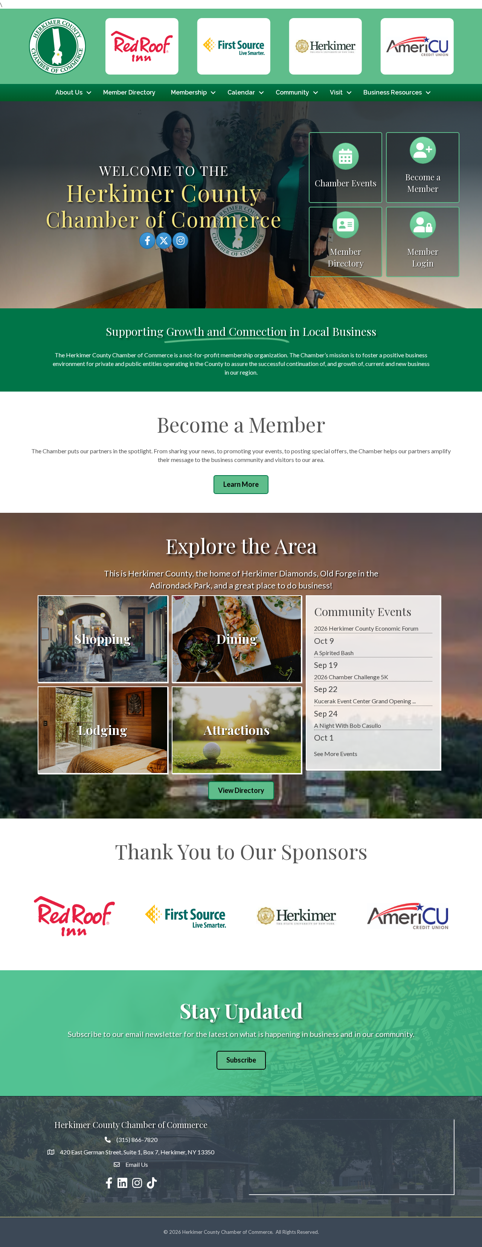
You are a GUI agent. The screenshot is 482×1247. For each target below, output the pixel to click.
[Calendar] (346, 159)
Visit (336, 92)
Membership (189, 92)
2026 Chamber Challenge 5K (351, 636)
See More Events (335, 753)
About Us (68, 92)
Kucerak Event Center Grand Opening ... (365, 660)
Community (292, 92)
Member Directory (129, 92)
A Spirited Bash (334, 733)
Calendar (241, 92)
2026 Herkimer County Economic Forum (366, 708)
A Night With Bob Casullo (347, 684)
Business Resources (392, 92)
